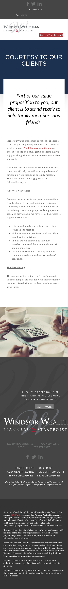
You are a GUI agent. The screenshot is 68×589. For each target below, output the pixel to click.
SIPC (20, 515)
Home (19, 468)
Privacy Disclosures (20, 475)
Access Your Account (51, 35)
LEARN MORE (44, 406)
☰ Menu (33, 26)
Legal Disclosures (48, 475)
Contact (57, 472)
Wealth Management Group (36, 148)
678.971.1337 (36, 9)
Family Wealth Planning (20, 472)
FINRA (14, 515)
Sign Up (43, 472)
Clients (30, 468)
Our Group (45, 468)
